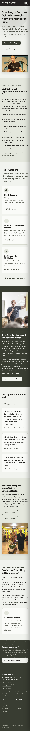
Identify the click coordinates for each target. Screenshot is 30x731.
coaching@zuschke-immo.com (11, 685)
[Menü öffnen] (26, 3)
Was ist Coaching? (9, 49)
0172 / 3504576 (6, 682)
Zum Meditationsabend (11, 269)
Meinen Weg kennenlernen (12, 379)
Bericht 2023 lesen (9, 512)
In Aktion (4, 717)
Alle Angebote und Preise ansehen (14, 278)
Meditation (5, 708)
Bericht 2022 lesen (9, 518)
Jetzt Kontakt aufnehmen (12, 660)
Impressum (19, 703)
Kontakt (18, 708)
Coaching (4, 703)
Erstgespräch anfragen (11, 43)
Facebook (8, 688)
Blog (3, 604)
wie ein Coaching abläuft (12, 602)
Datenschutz (20, 706)
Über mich (5, 711)
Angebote (5, 706)
